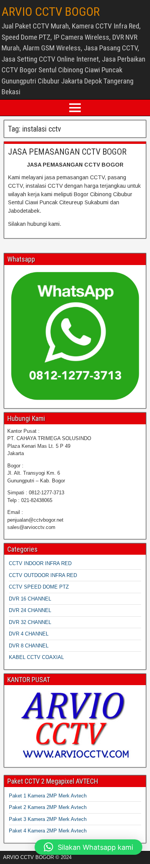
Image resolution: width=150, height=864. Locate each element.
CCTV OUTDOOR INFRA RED (43, 575)
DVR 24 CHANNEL (30, 610)
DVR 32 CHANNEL (30, 622)
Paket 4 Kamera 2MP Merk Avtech (48, 831)
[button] (88, 847)
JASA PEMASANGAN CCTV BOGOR (67, 152)
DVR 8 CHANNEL (28, 646)
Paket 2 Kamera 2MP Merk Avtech (48, 807)
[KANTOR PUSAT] (75, 725)
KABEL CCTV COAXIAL (36, 657)
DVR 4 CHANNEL (28, 634)
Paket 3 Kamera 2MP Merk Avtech (48, 819)
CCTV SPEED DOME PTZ (39, 587)
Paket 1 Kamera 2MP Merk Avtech (48, 796)
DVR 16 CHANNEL (30, 599)
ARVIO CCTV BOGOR (51, 11)
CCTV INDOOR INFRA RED (40, 563)
